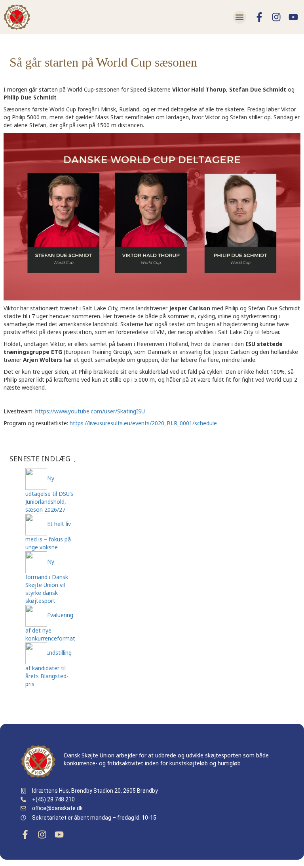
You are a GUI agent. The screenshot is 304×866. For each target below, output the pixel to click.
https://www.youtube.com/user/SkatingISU (90, 411)
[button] (239, 17)
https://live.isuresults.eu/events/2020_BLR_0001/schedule (143, 423)
